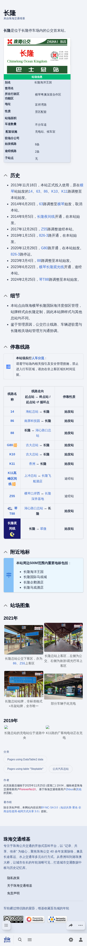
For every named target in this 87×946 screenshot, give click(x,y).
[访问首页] (7, 939)
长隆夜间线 (46, 216)
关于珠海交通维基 (19, 885)
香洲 (32, 463)
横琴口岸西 (32, 493)
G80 (44, 248)
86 (46, 191)
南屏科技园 (32, 421)
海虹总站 (32, 411)
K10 (54, 191)
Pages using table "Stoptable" (25, 768)
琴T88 (44, 279)
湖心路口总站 (33, 508)
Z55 (44, 229)
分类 (6, 751)
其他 (78, 789)
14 (31, 191)
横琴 (60, 204)
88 (39, 261)
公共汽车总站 (61, 768)
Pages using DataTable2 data (25, 759)
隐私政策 (13, 877)
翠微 (43, 528)
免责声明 (13, 893)
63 (38, 191)
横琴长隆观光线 (51, 267)
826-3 (43, 235)
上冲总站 (30, 475)
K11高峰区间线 (12, 478)
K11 (64, 191)
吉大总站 (32, 445)
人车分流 (38, 358)
